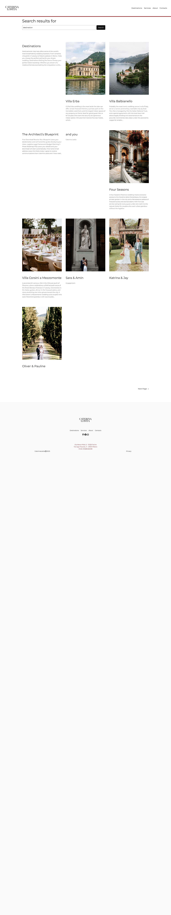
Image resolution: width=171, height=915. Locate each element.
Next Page (143, 389)
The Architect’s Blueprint (40, 134)
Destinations (31, 46)
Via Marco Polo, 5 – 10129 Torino (86, 444)
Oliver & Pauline (33, 366)
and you (72, 134)
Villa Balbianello (120, 101)
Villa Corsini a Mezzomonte (41, 278)
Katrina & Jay (118, 278)
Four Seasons (119, 189)
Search (101, 27)
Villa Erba (72, 101)
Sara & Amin (74, 278)
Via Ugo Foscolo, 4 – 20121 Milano (85, 447)
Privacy (128, 451)
